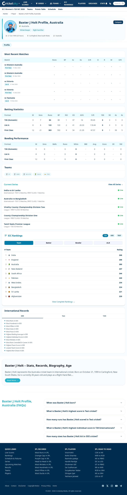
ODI (112, 235)
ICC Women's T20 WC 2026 (13, 9)
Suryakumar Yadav (72, 470)
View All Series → (115, 184)
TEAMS (56, 3)
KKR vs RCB (99, 455)
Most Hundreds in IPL (44, 467)
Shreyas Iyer (70, 473)
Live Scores (9, 452)
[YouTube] (116, 486)
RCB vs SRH (99, 470)
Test (63, 316)
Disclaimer (22, 486)
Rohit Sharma (70, 455)
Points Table (40, 9)
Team (19, 243)
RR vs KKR (99, 467)
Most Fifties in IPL (42, 470)
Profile (7, 45)
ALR (108, 243)
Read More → (12, 380)
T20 (105, 235)
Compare (118, 22)
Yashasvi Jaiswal (71, 476)
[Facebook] (103, 486)
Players (8, 473)
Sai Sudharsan (71, 467)
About (7, 486)
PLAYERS (82, 3)
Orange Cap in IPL (42, 455)
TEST (119, 235)
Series (7, 461)
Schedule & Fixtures (13, 458)
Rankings (9, 455)
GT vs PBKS (99, 464)
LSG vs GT (99, 476)
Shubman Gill (70, 464)
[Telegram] (121, 486)
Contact (13, 486)
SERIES (41, 3)
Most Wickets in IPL (43, 464)
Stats (60, 9)
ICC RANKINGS (68, 3)
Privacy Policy (46, 486)
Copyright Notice (33, 486)
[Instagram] (112, 486)
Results (8, 467)
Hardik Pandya (71, 461)
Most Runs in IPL (42, 452)
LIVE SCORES (25, 3)
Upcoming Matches (13, 464)
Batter (48, 243)
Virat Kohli (69, 452)
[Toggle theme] (110, 3)
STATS (102, 3)
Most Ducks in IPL (42, 473)
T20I (104, 316)
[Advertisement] (21, 424)
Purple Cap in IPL (42, 458)
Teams (30, 9)
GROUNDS (93, 3)
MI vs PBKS (99, 458)
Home (55, 486)
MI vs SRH (99, 473)
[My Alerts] (106, 3)
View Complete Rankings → (63, 302)
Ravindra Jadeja (71, 458)
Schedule (52, 9)
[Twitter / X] (107, 486)
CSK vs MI (99, 452)
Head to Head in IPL (43, 461)
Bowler (78, 243)
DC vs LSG (99, 461)
